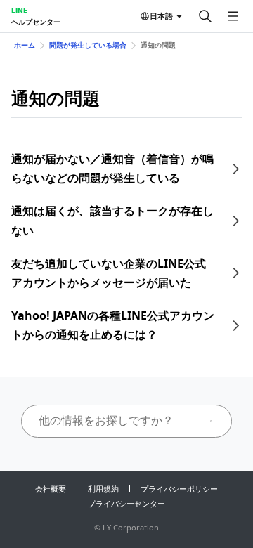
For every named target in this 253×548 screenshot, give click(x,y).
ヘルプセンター (35, 22)
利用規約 (103, 488)
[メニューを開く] (233, 16)
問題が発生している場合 (87, 45)
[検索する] (205, 16)
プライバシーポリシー (179, 488)
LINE (19, 10)
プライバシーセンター (126, 503)
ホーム (24, 45)
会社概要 (50, 488)
